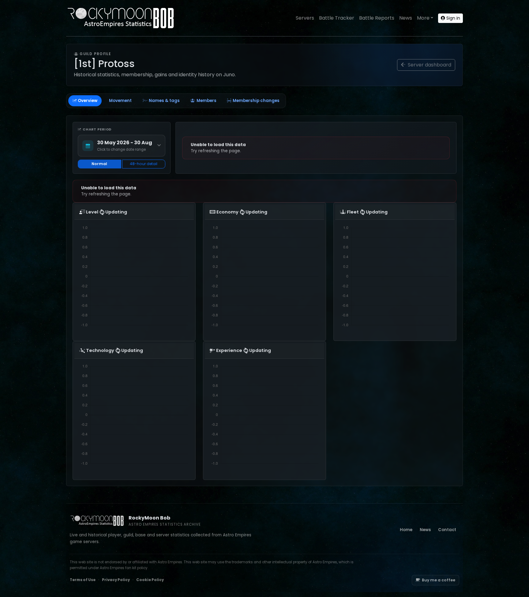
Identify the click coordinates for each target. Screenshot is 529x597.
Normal (99, 163)
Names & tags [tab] (164, 101)
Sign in (452, 18)
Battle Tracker (336, 17)
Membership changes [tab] (256, 101)
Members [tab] (206, 101)
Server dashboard (429, 64)
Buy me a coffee (438, 580)
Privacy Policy (116, 579)
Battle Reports (376, 17)
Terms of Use (83, 579)
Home (406, 530)
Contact (447, 530)
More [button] (423, 17)
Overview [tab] (87, 101)
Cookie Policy (150, 579)
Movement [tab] (120, 101)
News (405, 17)
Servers (305, 17)
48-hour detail (143, 163)
